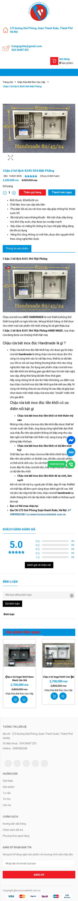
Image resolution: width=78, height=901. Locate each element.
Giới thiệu (8, 780)
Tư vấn (7, 793)
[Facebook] (17, 763)
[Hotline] (71, 464)
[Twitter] (8, 763)
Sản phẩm (9, 786)
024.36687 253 (20, 49)
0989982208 (57, 464)
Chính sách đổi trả (13, 829)
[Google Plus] (26, 763)
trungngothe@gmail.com (26, 46)
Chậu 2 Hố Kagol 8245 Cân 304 (58, 677)
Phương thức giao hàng (16, 835)
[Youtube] (35, 763)
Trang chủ (8, 82)
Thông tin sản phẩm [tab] (17, 248)
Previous (6, 677)
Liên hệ (7, 805)
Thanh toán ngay (62, 192)
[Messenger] (71, 440)
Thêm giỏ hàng (32, 192)
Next (71, 677)
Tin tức (7, 799)
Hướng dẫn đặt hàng (14, 823)
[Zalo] (71, 452)
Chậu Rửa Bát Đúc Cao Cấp (31, 82)
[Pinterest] (44, 763)
